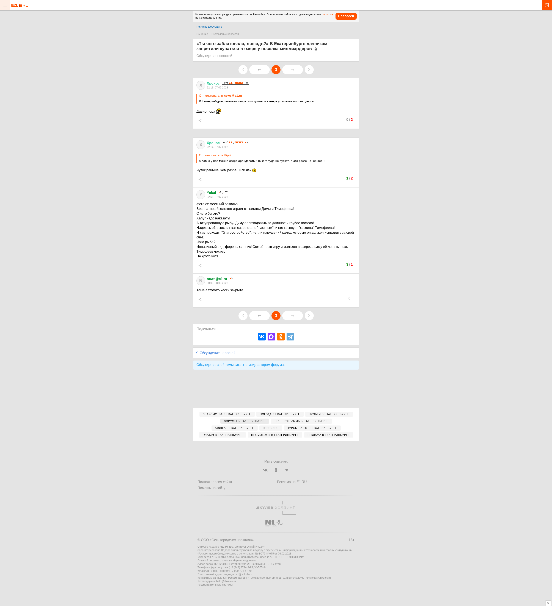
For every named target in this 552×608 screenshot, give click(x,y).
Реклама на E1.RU (292, 482)
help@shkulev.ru (226, 581)
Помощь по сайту (211, 488)
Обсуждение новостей (225, 34)
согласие (327, 14)
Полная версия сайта (215, 482)
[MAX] (271, 336)
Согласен (346, 16)
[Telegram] (290, 336)
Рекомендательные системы (215, 584)
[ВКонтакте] (262, 336)
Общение (202, 34)
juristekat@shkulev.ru (318, 577)
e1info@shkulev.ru (293, 577)
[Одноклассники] (281, 336)
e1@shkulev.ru (244, 574)
